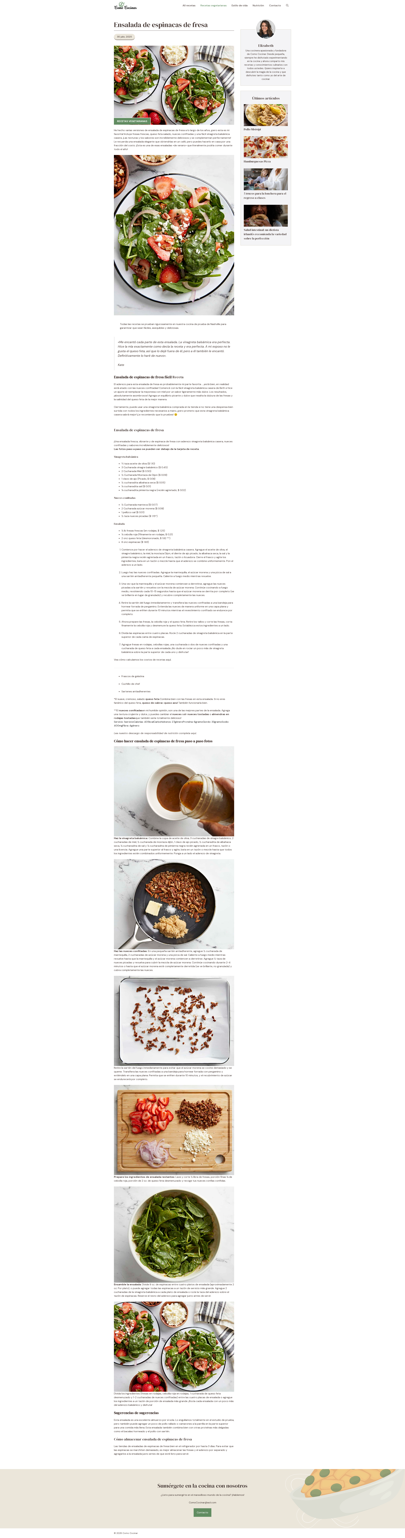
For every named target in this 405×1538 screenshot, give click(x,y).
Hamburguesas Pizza (257, 162)
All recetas (189, 5)
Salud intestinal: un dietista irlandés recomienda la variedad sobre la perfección (265, 234)
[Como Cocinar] (125, 5)
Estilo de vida (240, 5)
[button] (287, 5)
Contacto (275, 5)
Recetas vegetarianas (213, 5)
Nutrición (258, 5)
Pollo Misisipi (252, 129)
